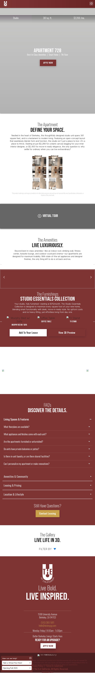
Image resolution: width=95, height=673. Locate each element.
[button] (48, 63)
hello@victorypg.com (47, 625)
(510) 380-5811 (47, 622)
